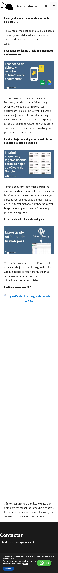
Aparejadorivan (28, 6)
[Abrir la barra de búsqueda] (46, 6)
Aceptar (8, 569)
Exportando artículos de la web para (24, 219)
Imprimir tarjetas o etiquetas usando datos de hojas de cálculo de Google (28, 140)
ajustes (25, 564)
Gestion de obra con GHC (17, 287)
